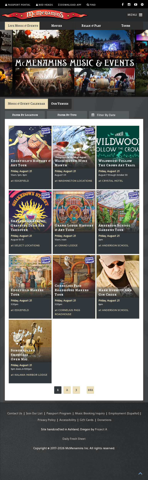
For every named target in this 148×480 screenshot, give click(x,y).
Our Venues (59, 103)
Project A (101, 429)
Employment (117, 413)
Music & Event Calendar (26, 103)
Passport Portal (18, 5)
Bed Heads (45, 5)
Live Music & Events (23, 25)
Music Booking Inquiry (90, 413)
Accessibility (67, 419)
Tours (125, 25)
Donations (104, 419)
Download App (70, 5)
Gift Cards (86, 419)
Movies (56, 25)
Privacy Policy (47, 419)
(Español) (133, 413)
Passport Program (58, 413)
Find (92, 5)
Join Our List (34, 413)
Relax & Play (91, 25)
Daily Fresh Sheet (74, 438)
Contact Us (14, 413)
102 (90, 389)
